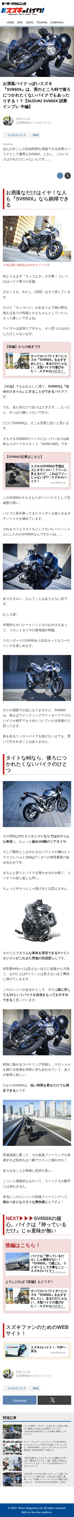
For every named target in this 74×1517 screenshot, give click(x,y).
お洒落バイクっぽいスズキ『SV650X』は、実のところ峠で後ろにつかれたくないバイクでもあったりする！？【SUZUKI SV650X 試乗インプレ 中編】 (37, 95)
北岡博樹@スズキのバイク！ (34, 122)
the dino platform (41, 1512)
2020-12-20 (23, 118)
